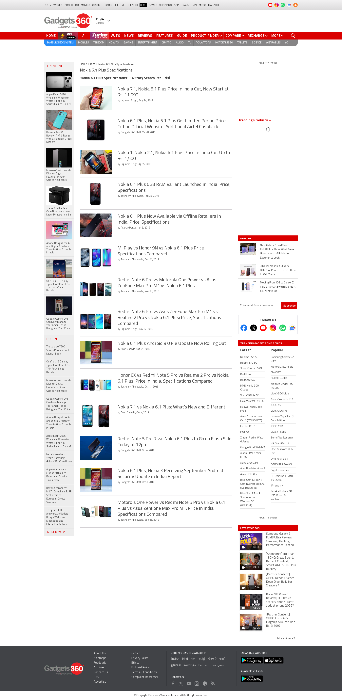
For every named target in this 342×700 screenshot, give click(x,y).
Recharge (256, 35)
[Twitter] (253, 328)
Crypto (166, 42)
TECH (143, 5)
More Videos (285, 638)
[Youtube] (263, 328)
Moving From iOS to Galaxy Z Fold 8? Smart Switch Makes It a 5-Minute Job (277, 287)
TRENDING (54, 66)
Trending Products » (254, 120)
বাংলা (193, 659)
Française (218, 665)
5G (287, 42)
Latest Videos (249, 528)
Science (256, 42)
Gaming (128, 42)
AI (84, 35)
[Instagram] (273, 328)
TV (189, 42)
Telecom (98, 42)
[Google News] (292, 328)
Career (135, 653)
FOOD (108, 5)
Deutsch (204, 665)
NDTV (48, 5)
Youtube (188, 682)
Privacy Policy (139, 658)
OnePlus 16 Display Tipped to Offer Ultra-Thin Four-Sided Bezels (58, 367)
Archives (99, 667)
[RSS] (295, 5)
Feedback (100, 662)
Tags (92, 64)
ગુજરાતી (176, 665)
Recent (52, 339)
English (175, 659)
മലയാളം (189, 665)
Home (51, 35)
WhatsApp (204, 682)
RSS (96, 677)
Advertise (100, 681)
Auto (115, 35)
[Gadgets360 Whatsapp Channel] (282, 328)
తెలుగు (212, 658)
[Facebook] (243, 328)
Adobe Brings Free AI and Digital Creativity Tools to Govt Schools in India (58, 422)
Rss (212, 682)
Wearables (273, 42)
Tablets (242, 42)
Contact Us (101, 672)
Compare (233, 35)
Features (164, 35)
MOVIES (85, 5)
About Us (100, 653)
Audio (180, 42)
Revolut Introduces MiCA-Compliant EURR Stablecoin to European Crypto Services (59, 495)
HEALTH (133, 5)
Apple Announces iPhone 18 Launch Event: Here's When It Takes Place (58, 475)
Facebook (173, 682)
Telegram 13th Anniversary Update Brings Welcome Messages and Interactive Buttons (57, 517)
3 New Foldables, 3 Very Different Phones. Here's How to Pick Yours (278, 270)
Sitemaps (100, 658)
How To (114, 42)
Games (153, 5)
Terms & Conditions (144, 672)
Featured (247, 238)
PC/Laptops (203, 42)
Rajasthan (189, 5)
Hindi (185, 659)
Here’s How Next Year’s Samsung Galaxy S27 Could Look (59, 458)
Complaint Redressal (144, 677)
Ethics (135, 662)
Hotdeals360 (224, 42)
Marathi (213, 5)
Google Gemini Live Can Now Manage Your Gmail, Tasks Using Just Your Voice (58, 404)
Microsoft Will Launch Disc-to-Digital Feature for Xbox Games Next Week (58, 385)
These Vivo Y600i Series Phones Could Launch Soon (58, 350)
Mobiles (83, 42)
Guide (182, 35)
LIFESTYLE (120, 5)
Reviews (145, 35)
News (129, 35)
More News (55, 532)
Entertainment (147, 42)
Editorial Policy (140, 667)
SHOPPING (165, 5)
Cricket (97, 5)
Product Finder (205, 35)
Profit (69, 5)
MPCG (202, 5)
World (57, 5)
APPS (177, 5)
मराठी (222, 659)
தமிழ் (202, 659)
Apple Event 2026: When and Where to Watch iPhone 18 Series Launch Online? (58, 441)
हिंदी (77, 5)
